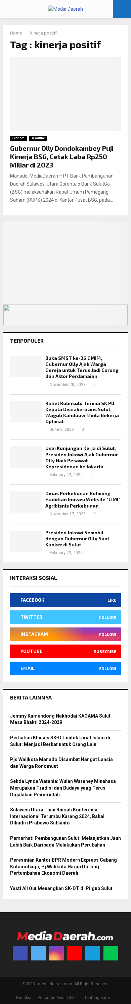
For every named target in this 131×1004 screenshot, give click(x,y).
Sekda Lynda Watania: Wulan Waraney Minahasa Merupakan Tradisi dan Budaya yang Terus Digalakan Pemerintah (63, 788)
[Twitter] (38, 953)
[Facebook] (20, 953)
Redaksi (23, 997)
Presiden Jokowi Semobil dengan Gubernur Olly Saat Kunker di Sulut (77, 538)
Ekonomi (19, 138)
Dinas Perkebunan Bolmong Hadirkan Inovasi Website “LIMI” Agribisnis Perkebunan (82, 499)
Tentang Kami (97, 997)
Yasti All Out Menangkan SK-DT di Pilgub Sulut (61, 888)
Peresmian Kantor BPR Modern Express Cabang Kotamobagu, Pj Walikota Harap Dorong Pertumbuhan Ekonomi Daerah (63, 866)
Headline (38, 138)
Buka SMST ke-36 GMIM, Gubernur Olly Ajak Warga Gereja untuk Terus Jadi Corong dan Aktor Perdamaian (82, 367)
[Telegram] (92, 953)
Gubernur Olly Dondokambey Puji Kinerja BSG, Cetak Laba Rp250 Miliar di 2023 (62, 156)
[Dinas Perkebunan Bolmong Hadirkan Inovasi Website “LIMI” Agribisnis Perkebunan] (26, 502)
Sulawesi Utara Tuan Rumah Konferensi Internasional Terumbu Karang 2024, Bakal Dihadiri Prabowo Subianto (57, 816)
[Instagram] (56, 953)
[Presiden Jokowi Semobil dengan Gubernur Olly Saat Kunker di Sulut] (26, 541)
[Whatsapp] (110, 953)
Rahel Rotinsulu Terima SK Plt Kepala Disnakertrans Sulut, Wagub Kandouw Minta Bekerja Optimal (82, 412)
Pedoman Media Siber (58, 997)
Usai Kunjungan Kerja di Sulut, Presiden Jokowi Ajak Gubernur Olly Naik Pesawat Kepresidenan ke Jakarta (81, 457)
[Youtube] (74, 953)
